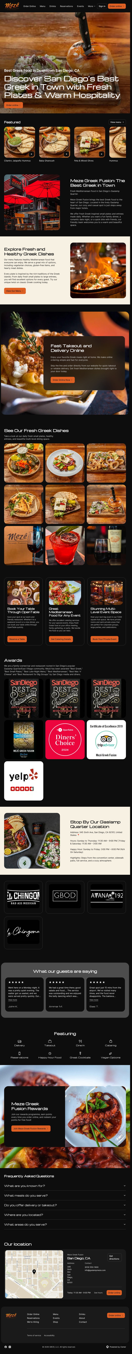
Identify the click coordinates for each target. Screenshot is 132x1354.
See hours (98, 1293)
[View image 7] (23, 780)
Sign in (102, 6)
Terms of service (34, 1335)
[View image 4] (23, 739)
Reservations (66, 6)
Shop (55, 1322)
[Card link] (23, 897)
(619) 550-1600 (91, 1267)
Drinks (53, 6)
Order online (114, 1292)
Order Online (29, 6)
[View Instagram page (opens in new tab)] (9, 1346)
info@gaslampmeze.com (95, 1270)
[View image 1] (23, 698)
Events (80, 6)
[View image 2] (65, 698)
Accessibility (49, 1335)
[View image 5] (65, 739)
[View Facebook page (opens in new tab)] (5, 1346)
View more (12, 1000)
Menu (42, 6)
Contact (83, 1322)
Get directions (114, 1257)
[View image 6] (106, 739)
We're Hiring (33, 1322)
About (82, 1318)
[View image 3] (106, 698)
